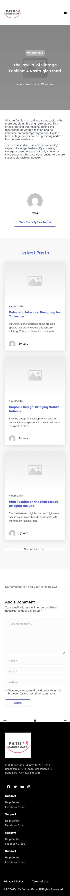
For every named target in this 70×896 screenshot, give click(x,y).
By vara (23, 343)
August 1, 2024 (16, 306)
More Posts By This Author (35, 222)
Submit (18, 702)
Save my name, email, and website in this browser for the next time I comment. (34, 692)
